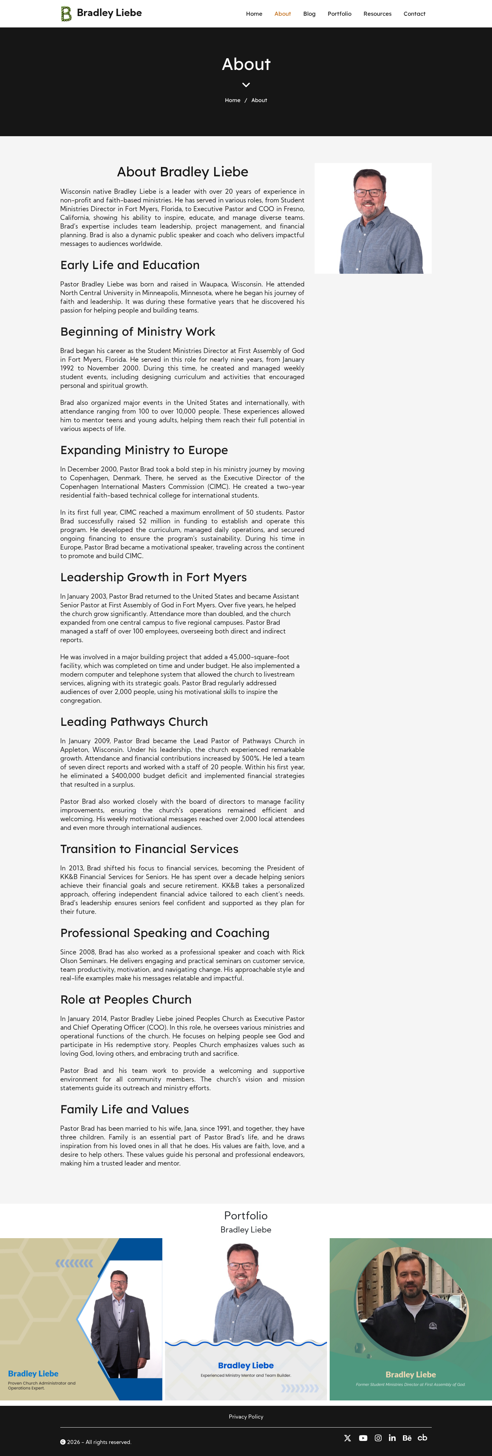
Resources (377, 13)
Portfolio (339, 13)
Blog (309, 13)
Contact (415, 13)
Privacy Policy (246, 1417)
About (282, 13)
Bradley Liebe (109, 13)
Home (254, 13)
